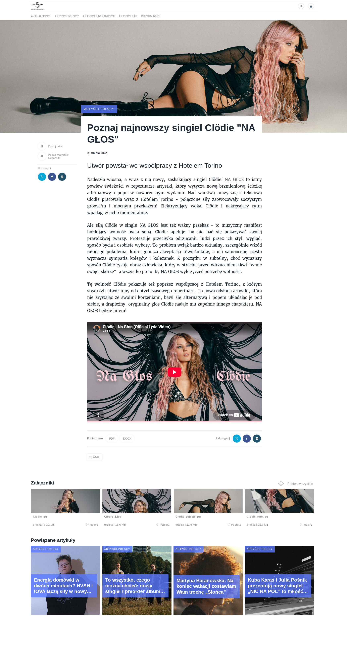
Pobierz (93, 524)
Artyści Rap (128, 16)
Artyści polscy (67, 16)
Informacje (150, 16)
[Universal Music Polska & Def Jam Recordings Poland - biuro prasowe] (37, 9)
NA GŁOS (234, 179)
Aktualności (41, 16)
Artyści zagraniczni (99, 16)
